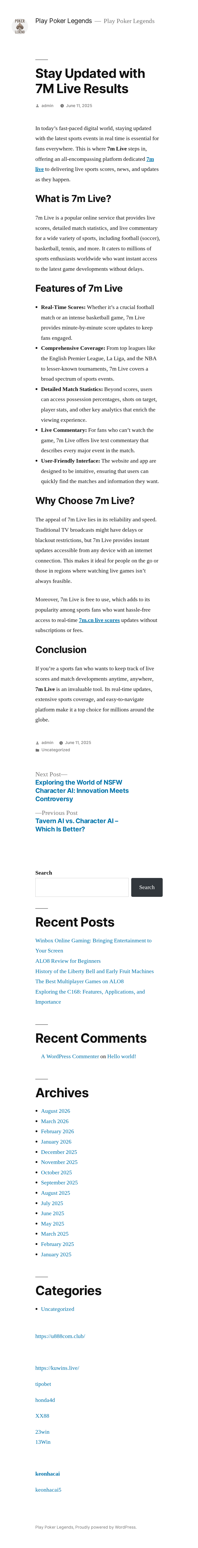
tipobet (43, 1384)
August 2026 (55, 1111)
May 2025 (52, 1223)
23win (42, 1432)
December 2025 (59, 1152)
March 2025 (55, 1233)
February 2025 (57, 1244)
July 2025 (52, 1203)
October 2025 (56, 1172)
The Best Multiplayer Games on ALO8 (79, 981)
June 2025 (52, 1213)
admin (47, 105)
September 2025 (59, 1182)
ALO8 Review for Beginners (68, 961)
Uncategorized (56, 749)
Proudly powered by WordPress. (106, 1527)
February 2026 (57, 1131)
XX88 (42, 1415)
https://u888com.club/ (60, 1336)
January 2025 (56, 1254)
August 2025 (55, 1193)
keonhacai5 (48, 1489)
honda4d (45, 1400)
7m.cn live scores (99, 620)
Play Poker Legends (63, 21)
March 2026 (55, 1121)
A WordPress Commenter (70, 1056)
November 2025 (59, 1162)
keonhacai (47, 1473)
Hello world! (121, 1056)
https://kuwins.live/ (57, 1368)
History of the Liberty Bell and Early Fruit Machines (94, 971)
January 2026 (56, 1141)
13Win (43, 1442)
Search (43, 872)
